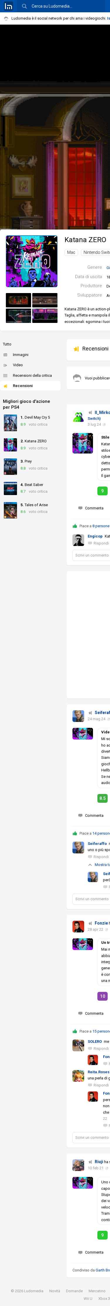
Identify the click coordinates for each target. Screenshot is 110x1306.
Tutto (7, 344)
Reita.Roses (98, 1072)
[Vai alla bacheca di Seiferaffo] (78, 716)
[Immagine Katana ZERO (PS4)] (18, 300)
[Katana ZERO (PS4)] (31, 261)
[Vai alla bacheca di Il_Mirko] (78, 416)
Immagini (20, 354)
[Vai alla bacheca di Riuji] (78, 1165)
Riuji (99, 1161)
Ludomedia (33, 1291)
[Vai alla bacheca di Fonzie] (78, 926)
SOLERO (95, 1041)
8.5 (102, 798)
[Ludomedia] (8, 6)
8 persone (100, 526)
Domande (74, 1291)
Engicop (95, 536)
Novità (54, 1291)
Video (18, 365)
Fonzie (101, 923)
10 (102, 996)
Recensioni (23, 386)
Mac (71, 252)
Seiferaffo (97, 843)
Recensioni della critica (32, 375)
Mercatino (97, 1291)
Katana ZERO (85, 240)
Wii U (88, 1298)
